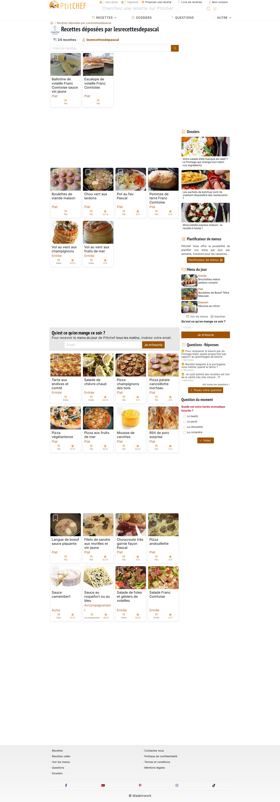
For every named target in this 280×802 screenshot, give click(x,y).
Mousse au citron (209, 306)
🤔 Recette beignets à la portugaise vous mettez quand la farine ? (203, 366)
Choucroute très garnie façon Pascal (130, 543)
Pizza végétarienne (62, 435)
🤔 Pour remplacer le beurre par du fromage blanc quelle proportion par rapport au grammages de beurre (203, 354)
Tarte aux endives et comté (60, 384)
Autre (222, 17)
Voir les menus (198, 316)
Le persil (192, 421)
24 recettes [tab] (66, 40)
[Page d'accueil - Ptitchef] (51, 23)
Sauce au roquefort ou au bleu (97, 596)
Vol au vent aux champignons (64, 249)
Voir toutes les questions (215, 384)
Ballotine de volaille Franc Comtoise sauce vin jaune (65, 85)
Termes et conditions (157, 762)
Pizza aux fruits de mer (96, 435)
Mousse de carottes (125, 435)
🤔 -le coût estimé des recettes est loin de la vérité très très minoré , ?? (205, 376)
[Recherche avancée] (215, 9)
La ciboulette (195, 426)
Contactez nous (154, 750)
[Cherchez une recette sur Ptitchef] (208, 8)
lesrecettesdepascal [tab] (102, 40)
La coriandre (194, 432)
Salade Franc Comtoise (160, 594)
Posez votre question (207, 390)
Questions (184, 17)
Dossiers (143, 17)
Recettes (104, 17)
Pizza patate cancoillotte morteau (159, 384)
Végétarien (133, 2)
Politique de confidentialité (160, 756)
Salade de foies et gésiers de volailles (129, 596)
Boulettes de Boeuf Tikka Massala (213, 294)
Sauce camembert (61, 594)
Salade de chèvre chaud (95, 382)
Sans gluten (111, 2)
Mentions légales (154, 767)
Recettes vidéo (61, 756)
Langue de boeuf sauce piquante (65, 541)
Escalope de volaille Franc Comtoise (95, 83)
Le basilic (192, 416)
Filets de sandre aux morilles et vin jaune (97, 543)
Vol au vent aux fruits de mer (96, 249)
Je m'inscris (153, 345)
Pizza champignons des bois (128, 384)
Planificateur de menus (203, 260)
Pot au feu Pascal (125, 196)
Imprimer (219, 316)
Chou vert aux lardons (95, 196)
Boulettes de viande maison (63, 196)
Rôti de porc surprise (159, 435)
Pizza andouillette (159, 541)
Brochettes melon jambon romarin (209, 281)
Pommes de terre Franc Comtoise (159, 198)
